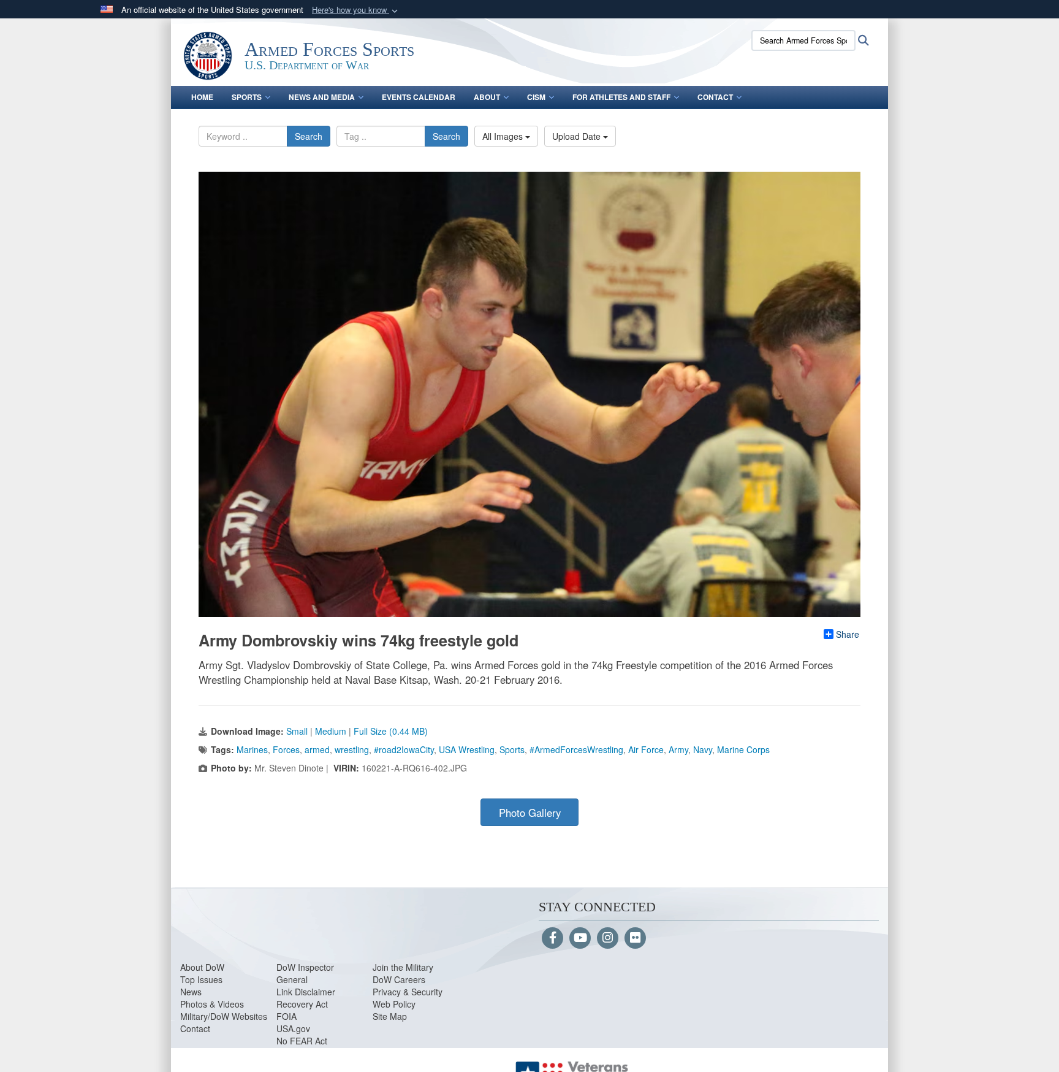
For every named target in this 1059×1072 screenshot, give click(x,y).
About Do (198, 967)
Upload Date (577, 136)
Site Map (390, 1016)
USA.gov (293, 1028)
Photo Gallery (530, 812)
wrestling (352, 749)
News (191, 992)
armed (317, 749)
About (487, 96)
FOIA (286, 1016)
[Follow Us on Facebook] (552, 938)
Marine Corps (743, 749)
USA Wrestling (467, 749)
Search (308, 136)
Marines (252, 749)
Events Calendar (418, 96)
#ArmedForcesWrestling (576, 749)
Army (678, 749)
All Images (503, 136)
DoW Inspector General (305, 973)
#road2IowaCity (404, 749)
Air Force (646, 749)
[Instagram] (607, 938)
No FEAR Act (301, 1041)
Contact (715, 96)
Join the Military (403, 967)
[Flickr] (635, 938)
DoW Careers (399, 979)
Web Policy (394, 1004)
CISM (536, 96)
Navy (702, 749)
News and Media (322, 96)
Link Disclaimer (305, 992)
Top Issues (201, 979)
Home (202, 96)
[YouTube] (580, 938)
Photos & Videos (212, 1004)
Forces (286, 749)
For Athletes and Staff (621, 96)
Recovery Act (302, 1004)
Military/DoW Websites (223, 1016)
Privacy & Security (407, 992)
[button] (356, 10)
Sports (247, 96)
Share (847, 634)
